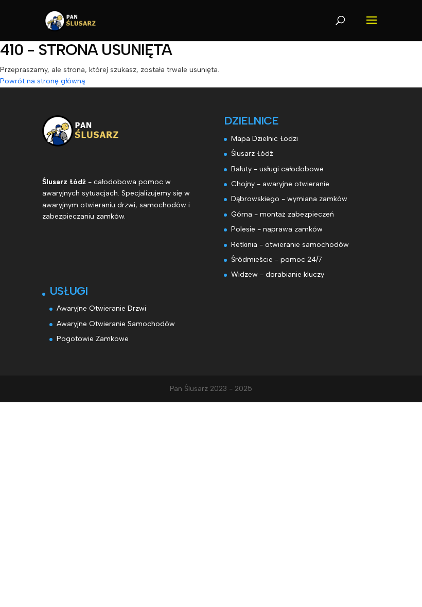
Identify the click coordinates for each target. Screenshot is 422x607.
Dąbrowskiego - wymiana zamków (289, 198)
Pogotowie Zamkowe (93, 338)
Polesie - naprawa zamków (277, 229)
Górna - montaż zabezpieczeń (282, 214)
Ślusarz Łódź (252, 153)
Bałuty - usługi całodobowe (277, 169)
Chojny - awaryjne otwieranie (280, 184)
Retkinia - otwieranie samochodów (290, 244)
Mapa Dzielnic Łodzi (264, 138)
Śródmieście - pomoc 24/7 (276, 259)
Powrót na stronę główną (42, 81)
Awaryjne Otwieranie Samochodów (116, 323)
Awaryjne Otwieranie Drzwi (101, 308)
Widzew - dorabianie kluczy (277, 274)
